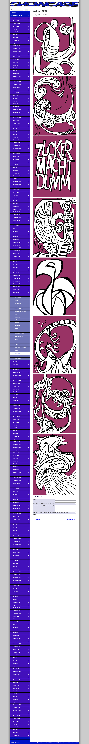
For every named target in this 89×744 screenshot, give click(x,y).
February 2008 (15, 57)
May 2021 (14, 561)
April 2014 (14, 262)
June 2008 (14, 68)
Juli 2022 (13, 600)
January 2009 (15, 88)
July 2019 (14, 500)
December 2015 (15, 381)
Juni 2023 (14, 630)
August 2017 (14, 437)
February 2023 (15, 619)
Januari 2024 (14, 650)
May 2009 (14, 99)
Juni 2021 (14, 564)
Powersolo (17, 317)
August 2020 (14, 536)
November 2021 (15, 578)
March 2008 (14, 60)
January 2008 (15, 54)
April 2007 (14, 30)
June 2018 (14, 464)
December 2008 (15, 85)
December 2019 (15, 514)
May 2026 (14, 727)
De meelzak (17, 325)
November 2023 (15, 644)
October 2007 (15, 46)
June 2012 (14, 201)
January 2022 (15, 583)
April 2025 (14, 691)
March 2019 (14, 489)
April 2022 (14, 592)
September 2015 (15, 373)
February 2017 (15, 420)
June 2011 (14, 168)
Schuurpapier (18, 297)
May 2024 (14, 661)
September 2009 (15, 110)
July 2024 (14, 666)
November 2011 (15, 182)
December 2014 (15, 284)
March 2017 (14, 423)
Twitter (68, 742)
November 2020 (15, 545)
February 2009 (15, 90)
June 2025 (14, 697)
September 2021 (15, 572)
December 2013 (15, 251)
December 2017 (15, 448)
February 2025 (15, 686)
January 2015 (15, 287)
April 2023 (14, 625)
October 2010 (15, 146)
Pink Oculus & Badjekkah (21, 347)
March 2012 (14, 193)
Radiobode (17, 344)
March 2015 (14, 293)
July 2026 (14, 733)
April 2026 (14, 725)
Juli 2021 (13, 567)
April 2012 (14, 196)
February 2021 (15, 553)
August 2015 (14, 370)
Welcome (13, 13)
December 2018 (15, 481)
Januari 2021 (14, 550)
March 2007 (14, 27)
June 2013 (14, 234)
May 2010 (14, 132)
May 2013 (14, 232)
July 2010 (14, 138)
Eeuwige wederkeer (19, 333)
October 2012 (15, 212)
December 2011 (15, 185)
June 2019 (14, 498)
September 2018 (15, 473)
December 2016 (15, 414)
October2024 (14, 675)
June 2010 (14, 135)
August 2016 (14, 403)
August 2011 (14, 174)
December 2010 (15, 151)
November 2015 (15, 376)
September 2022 (15, 606)
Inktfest (16, 300)
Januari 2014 (14, 254)
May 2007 (14, 32)
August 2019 (14, 503)
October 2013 (15, 246)
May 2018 (14, 462)
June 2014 (14, 268)
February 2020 (15, 520)
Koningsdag (18, 358)
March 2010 (14, 126)
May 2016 (14, 395)
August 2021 (14, 570)
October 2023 (15, 642)
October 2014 (15, 279)
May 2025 (14, 694)
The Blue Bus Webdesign (57, 742)
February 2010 (15, 124)
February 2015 (15, 290)
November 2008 (15, 82)
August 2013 (14, 240)
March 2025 (14, 689)
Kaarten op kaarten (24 (20, 311)
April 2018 (14, 459)
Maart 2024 (14, 655)
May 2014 (14, 265)
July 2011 (14, 171)
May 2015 (14, 362)
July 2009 (14, 104)
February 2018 (15, 453)
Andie (16, 320)
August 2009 (14, 107)
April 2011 (14, 162)
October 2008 (15, 79)
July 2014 (14, 270)
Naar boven (75, 742)
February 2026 (15, 719)
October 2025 (15, 708)
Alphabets (13, 738)
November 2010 (15, 149)
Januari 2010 (14, 121)
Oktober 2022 (15, 608)
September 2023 (15, 639)
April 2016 (14, 392)
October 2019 (15, 509)
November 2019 (15, 511)
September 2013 (15, 243)
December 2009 (15, 118)
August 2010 (14, 140)
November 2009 (15, 115)
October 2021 (15, 575)
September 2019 (15, 506)
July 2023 (14, 633)
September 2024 (15, 672)
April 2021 (14, 558)
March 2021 (14, 556)
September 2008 (15, 77)
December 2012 (15, 218)
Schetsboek (18, 331)
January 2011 (15, 154)
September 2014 (15, 276)
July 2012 (14, 204)
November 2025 (15, 711)
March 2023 (14, 622)
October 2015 (15, 378)
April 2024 (14, 658)
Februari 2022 (15, 586)
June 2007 (14, 35)
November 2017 (15, 445)
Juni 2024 (14, 664)
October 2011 (15, 179)
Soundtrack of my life (16, 16)
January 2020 (15, 517)
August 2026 (14, 736)
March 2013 (14, 226)
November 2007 (15, 49)
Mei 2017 (13, 428)
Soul (16, 342)
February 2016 (15, 387)
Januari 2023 (14, 617)
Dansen (16, 328)
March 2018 (14, 456)
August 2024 (14, 669)
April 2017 (14, 426)
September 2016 (15, 406)
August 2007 (14, 41)
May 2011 (14, 165)
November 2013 (15, 248)
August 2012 (14, 207)
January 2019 (15, 484)
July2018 (14, 467)
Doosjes (17, 306)
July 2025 (14, 700)
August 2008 (14, 74)
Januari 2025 (14, 683)
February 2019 (15, 486)
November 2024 (15, 678)
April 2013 (14, 229)
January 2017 (15, 417)
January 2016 (15, 384)
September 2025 (15, 705)
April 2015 (14, 295)
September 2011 (15, 176)
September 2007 (15, 43)
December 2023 (15, 647)
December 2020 (15, 547)
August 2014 (14, 273)
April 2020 (14, 525)
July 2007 (14, 38)
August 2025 (14, 702)
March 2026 (14, 722)
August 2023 (14, 636)
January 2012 (15, 187)
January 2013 (15, 221)
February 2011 (15, 157)
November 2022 (15, 611)
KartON (16, 339)
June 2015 (14, 365)
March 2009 (14, 93)
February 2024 (15, 653)
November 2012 (15, 215)
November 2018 (15, 478)
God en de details (19, 336)
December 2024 (15, 680)
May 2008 (14, 66)
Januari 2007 (14, 21)
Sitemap (41, 742)
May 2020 (14, 528)
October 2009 (15, 113)
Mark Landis (18, 303)
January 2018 (15, 450)
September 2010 (15, 143)
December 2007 (15, 52)
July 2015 (14, 367)
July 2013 (14, 237)
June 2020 (14, 531)
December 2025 (15, 714)
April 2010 (14, 129)
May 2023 (14, 628)
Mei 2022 (13, 594)
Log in (47, 742)
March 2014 (14, 259)
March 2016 (14, 390)
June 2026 (14, 730)
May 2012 (14, 198)
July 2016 (14, 401)
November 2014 (15, 282)
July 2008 (14, 71)
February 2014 (15, 257)
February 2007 (15, 24)
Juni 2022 (14, 597)
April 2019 (14, 492)
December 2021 (15, 581)
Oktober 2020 (15, 542)
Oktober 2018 (15, 475)
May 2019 (14, 495)
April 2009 (14, 96)
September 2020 (15, 539)
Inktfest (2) (17, 314)
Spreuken (17, 322)
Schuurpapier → (71, 519)
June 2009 (14, 102)
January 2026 (15, 716)
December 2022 (15, 614)
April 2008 (14, 63)
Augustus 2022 (15, 603)
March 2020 (14, 522)
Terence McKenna (19, 308)
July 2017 (14, 434)
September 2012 (15, 210)
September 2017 (15, 439)
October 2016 (15, 409)
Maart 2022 (14, 589)
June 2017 (14, 431)
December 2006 (15, 18)
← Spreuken (36, 519)
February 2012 (15, 190)
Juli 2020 (13, 534)
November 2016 (15, 412)
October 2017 (15, 442)
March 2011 (14, 160)
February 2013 (15, 223)
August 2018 (14, 470)
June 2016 (14, 398)
